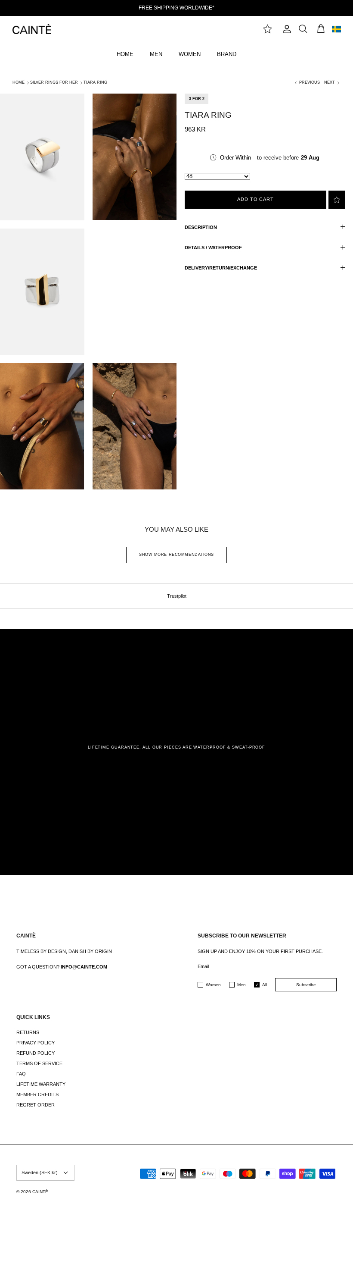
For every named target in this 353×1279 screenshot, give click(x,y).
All (264, 984)
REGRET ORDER (35, 1104)
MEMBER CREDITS (37, 1094)
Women (213, 984)
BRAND (226, 54)
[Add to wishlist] (336, 200)
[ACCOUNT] (285, 29)
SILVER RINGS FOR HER (54, 82)
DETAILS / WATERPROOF (213, 247)
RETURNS (27, 1032)
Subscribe (306, 984)
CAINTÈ (40, 1191)
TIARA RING (95, 82)
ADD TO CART (255, 199)
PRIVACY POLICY (35, 1042)
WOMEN (190, 54)
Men (241, 984)
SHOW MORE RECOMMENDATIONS (176, 554)
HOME (125, 54)
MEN (156, 54)
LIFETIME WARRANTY (40, 1084)
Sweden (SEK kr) (40, 1172)
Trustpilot (176, 596)
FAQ (21, 1073)
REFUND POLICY (35, 1053)
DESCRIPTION (201, 227)
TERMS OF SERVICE (39, 1063)
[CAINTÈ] (31, 29)
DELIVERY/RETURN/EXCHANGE (221, 267)
